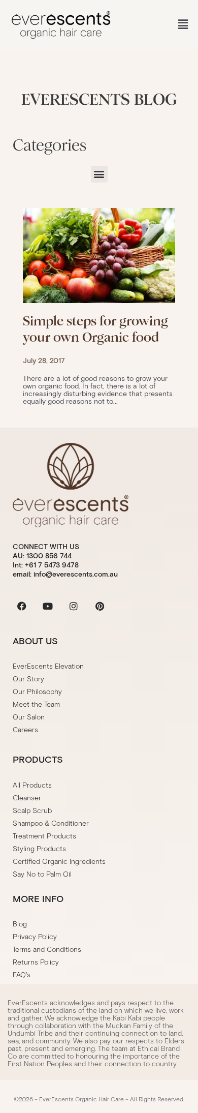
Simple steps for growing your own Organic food (95, 329)
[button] (183, 25)
